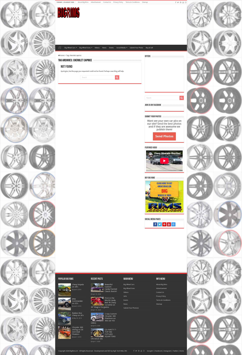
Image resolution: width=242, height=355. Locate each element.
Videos (97, 48)
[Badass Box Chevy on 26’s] (64, 318)
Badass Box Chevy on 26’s (78, 314)
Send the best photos (169, 123)
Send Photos (164, 136)
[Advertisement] (139, 24)
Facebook (158, 351)
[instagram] (186, 2)
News (104, 48)
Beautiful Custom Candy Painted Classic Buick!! (111, 287)
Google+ (150, 351)
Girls (125, 296)
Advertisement (96, 2)
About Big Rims (83, 2)
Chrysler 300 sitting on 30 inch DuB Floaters (77, 330)
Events (111, 48)
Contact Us (107, 2)
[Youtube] (183, 2)
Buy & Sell (149, 48)
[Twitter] (178, 2)
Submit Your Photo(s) (131, 308)
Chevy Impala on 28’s (78, 285)
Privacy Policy (118, 2)
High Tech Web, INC (120, 351)
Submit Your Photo (136, 48)
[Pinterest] (181, 2)
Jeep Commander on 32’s (77, 301)
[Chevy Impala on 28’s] (64, 289)
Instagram (167, 351)
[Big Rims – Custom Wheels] (68, 12)
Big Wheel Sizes (85, 48)
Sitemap (145, 2)
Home (59, 47)
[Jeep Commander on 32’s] (64, 304)
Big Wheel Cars (70, 48)
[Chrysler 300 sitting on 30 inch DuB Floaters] (64, 332)
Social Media (121, 48)
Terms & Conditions (133, 2)
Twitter (175, 351)
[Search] (117, 77)
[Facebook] (175, 2)
